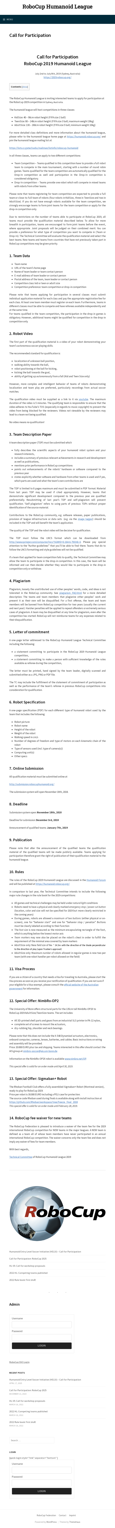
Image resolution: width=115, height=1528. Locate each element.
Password (17, 1331)
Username (17, 1318)
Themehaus (74, 1522)
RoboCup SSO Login (19, 1362)
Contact (62, 1515)
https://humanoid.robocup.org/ (84, 136)
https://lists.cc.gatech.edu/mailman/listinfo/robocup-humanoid (43, 148)
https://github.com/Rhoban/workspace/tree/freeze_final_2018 (43, 1102)
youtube (83, 399)
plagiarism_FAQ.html (70, 593)
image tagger (85, 519)
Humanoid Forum (96, 880)
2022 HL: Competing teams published (28, 1272)
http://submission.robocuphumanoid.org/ (31, 784)
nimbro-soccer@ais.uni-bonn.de (40, 1051)
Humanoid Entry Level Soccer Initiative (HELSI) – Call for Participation (45, 1251)
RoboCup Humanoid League (57, 6)
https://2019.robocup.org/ (57, 77)
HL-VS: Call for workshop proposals (27, 1265)
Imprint (72, 1515)
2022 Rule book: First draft (22, 1279)
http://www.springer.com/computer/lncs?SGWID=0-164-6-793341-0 (45, 542)
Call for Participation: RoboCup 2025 (28, 1258)
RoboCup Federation (46, 1515)
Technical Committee (20, 1157)
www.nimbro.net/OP (75, 1058)
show (24, 86)
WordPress (51, 1522)
